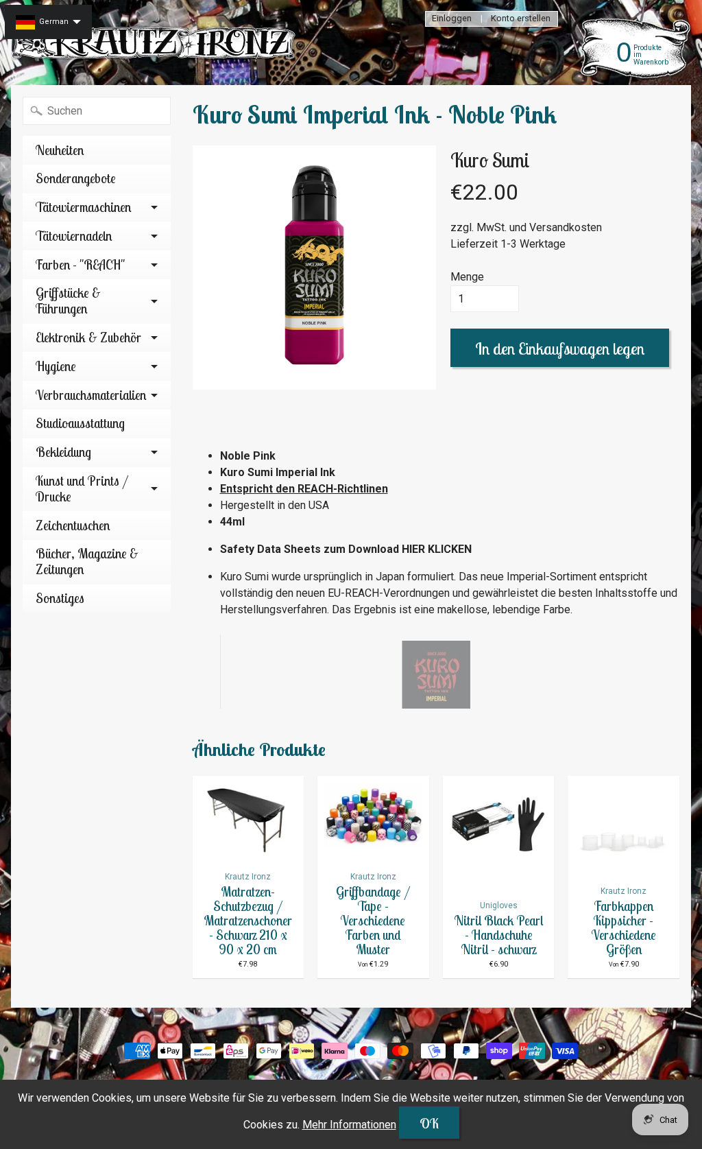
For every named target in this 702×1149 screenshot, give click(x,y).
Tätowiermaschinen (83, 207)
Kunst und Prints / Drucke (82, 489)
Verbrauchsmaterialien (91, 395)
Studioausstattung (80, 423)
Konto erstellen (520, 18)
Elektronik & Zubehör (88, 337)
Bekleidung (63, 452)
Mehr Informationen (349, 1124)
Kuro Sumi (490, 159)
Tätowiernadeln (74, 236)
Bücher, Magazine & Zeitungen (87, 561)
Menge (467, 276)
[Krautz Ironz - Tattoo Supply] (155, 42)
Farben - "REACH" (80, 265)
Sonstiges (60, 598)
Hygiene (56, 366)
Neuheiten (60, 150)
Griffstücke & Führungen (68, 301)
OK (429, 1123)
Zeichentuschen (73, 525)
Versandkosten (565, 227)
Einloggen (452, 18)
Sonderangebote (76, 178)
